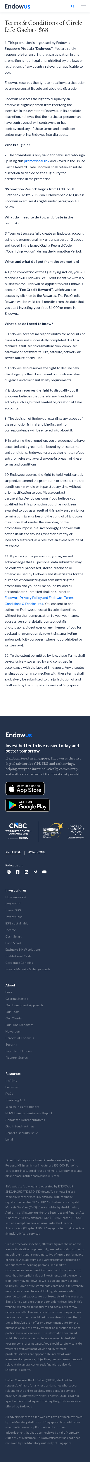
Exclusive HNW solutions (23, 949)
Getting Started (16, 998)
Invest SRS (13, 910)
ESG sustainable (17, 923)
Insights (11, 1080)
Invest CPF (13, 903)
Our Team (12, 1012)
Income (10, 930)
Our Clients (13, 1018)
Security (11, 1044)
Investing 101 (15, 1100)
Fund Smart (13, 943)
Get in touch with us (20, 1126)
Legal (9, 1139)
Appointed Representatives (25, 1120)
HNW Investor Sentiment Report (28, 1113)
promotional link (36, 161)
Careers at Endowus (19, 1038)
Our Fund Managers (19, 1025)
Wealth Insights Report (22, 1106)
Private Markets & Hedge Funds (27, 969)
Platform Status (16, 1057)
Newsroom (13, 1031)
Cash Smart (13, 936)
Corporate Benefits (19, 962)
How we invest (15, 897)
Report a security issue (21, 1133)
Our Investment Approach (24, 1005)
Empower (12, 1087)
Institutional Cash (18, 956)
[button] (81, 6)
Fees (8, 992)
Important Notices (18, 1051)
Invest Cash (14, 917)
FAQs (9, 1093)
